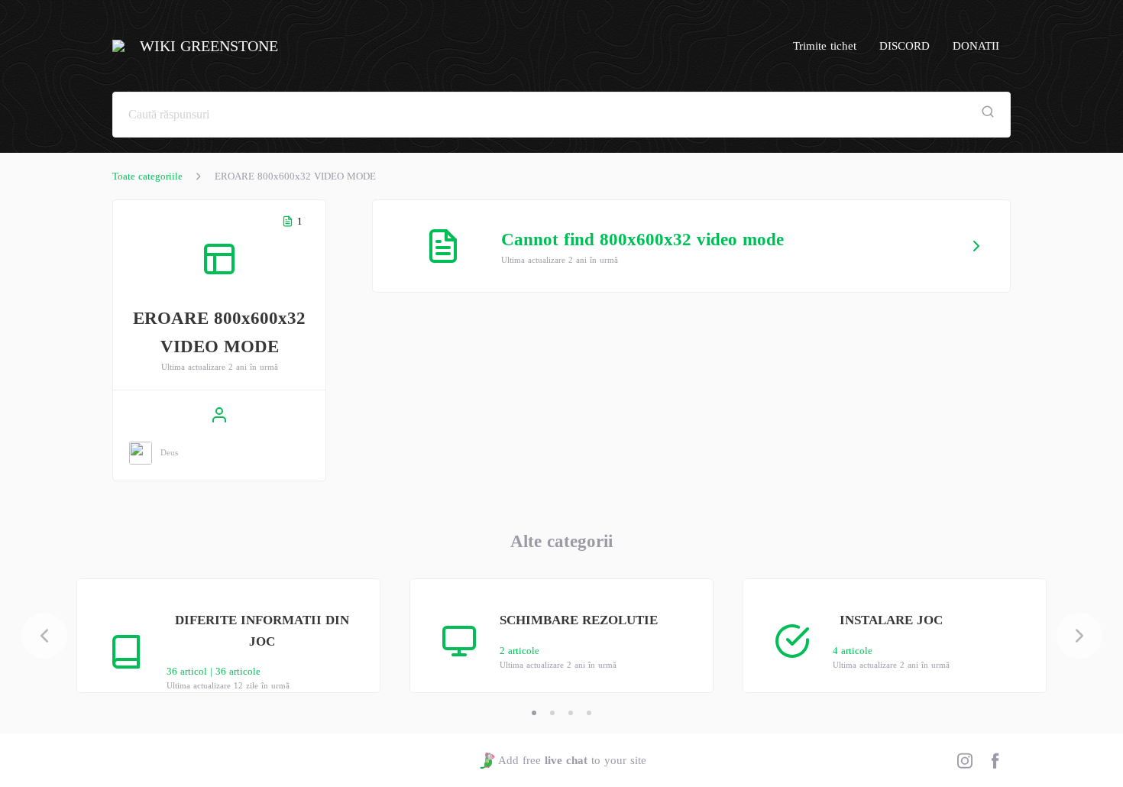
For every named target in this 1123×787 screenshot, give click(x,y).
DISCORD (904, 46)
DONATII (976, 46)
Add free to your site (572, 760)
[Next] (1079, 636)
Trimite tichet (824, 46)
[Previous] (44, 636)
